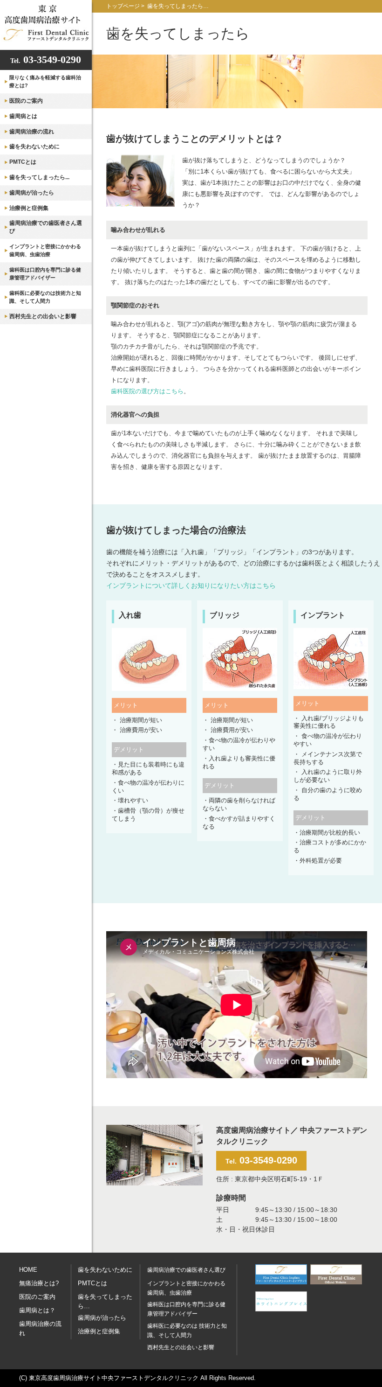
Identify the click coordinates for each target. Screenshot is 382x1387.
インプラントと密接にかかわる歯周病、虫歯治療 (45, 250)
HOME (28, 1269)
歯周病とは (23, 116)
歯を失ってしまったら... (39, 177)
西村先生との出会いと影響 (42, 316)
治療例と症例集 (28, 208)
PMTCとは (22, 162)
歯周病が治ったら (31, 192)
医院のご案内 (26, 101)
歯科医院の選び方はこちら (147, 391)
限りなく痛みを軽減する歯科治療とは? (45, 81)
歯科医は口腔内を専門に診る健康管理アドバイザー (45, 273)
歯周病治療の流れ (31, 131)
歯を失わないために (34, 146)
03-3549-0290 (45, 59)
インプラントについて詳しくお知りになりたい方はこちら (191, 585)
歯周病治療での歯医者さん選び (45, 227)
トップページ (123, 6)
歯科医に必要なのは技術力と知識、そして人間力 (45, 297)
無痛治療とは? (39, 1283)
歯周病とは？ (37, 1310)
